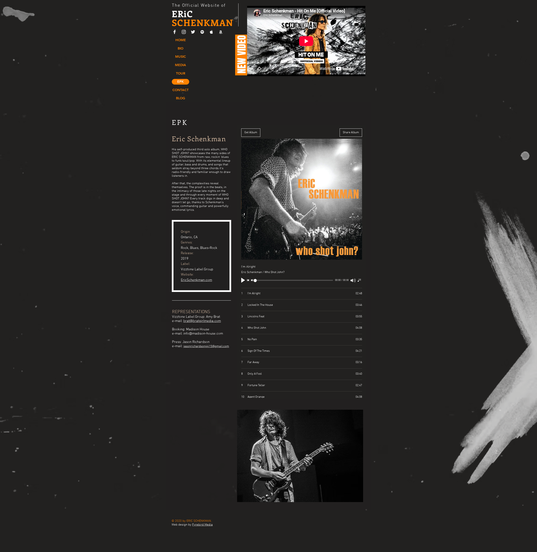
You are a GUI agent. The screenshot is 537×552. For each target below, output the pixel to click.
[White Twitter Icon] (193, 32)
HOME (180, 40)
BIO (180, 48)
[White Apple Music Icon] (211, 32)
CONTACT (180, 90)
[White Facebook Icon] (174, 32)
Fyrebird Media (202, 525)
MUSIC (180, 57)
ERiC (202, 18)
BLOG (180, 98)
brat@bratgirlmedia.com (202, 321)
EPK (180, 82)
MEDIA (180, 65)
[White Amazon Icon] (220, 32)
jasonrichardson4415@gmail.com (206, 346)
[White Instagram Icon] (183, 32)
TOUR (180, 73)
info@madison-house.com (203, 334)
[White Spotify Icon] (202, 32)
